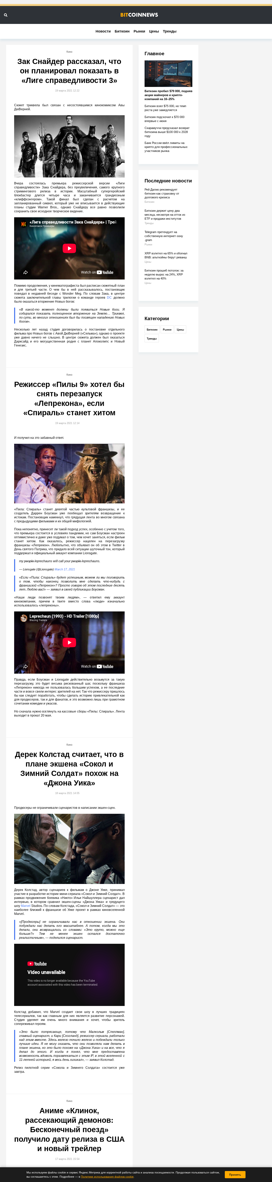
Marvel (25, 905)
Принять (235, 1174)
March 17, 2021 (65, 569)
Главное (154, 53)
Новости (103, 31)
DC (109, 297)
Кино (69, 51)
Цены (154, 31)
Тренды (169, 31)
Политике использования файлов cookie (107, 1176)
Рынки (139, 31)
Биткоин (122, 31)
